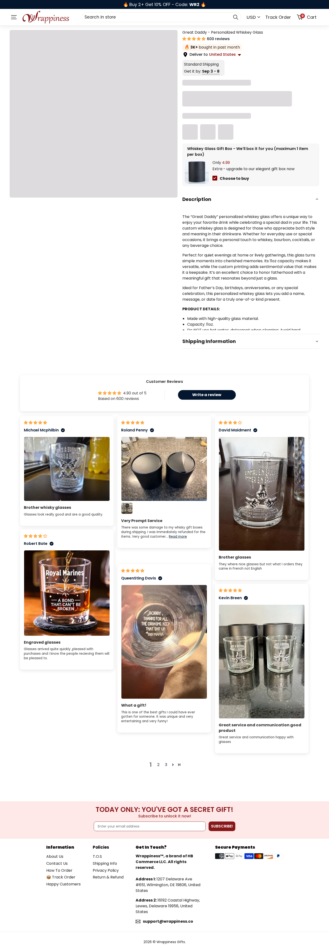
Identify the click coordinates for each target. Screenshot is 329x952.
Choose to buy (234, 178)
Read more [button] (178, 536)
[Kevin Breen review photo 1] (262, 661)
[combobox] (161, 17)
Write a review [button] (206, 395)
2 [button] (158, 764)
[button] (194, 39)
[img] (35, 422)
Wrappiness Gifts (171, 942)
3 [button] (166, 764)
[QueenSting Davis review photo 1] (164, 642)
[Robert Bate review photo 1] (67, 593)
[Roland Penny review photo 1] (164, 469)
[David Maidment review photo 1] (262, 494)
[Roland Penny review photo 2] (127, 508)
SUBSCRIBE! (222, 826)
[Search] (235, 17)
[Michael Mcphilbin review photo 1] (67, 469)
